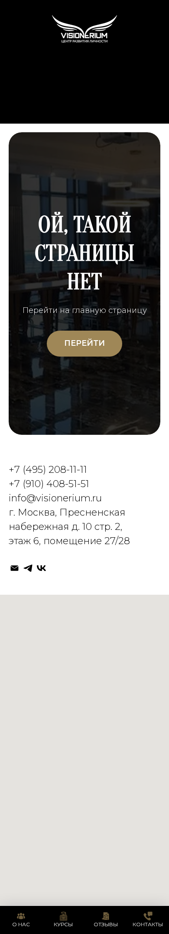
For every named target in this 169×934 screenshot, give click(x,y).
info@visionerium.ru (55, 498)
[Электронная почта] (14, 568)
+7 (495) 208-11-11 (48, 469)
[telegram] (28, 568)
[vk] (41, 568)
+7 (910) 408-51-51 (49, 484)
